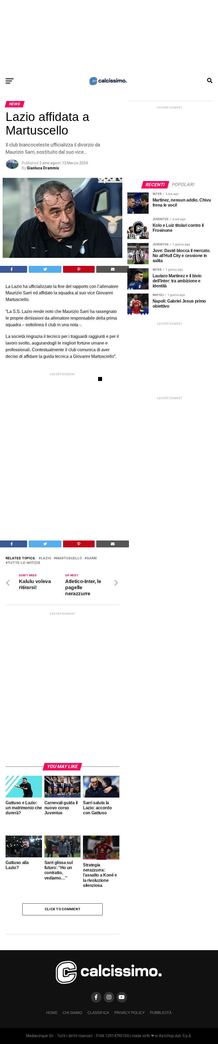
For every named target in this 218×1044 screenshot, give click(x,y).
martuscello (69, 558)
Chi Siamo (72, 1013)
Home (51, 1013)
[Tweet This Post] (45, 269)
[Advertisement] (109, 37)
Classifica (98, 1013)
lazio (46, 558)
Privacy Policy (129, 1013)
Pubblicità (160, 1013)
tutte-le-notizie (24, 563)
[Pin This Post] (79, 269)
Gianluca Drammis (43, 168)
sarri (92, 558)
